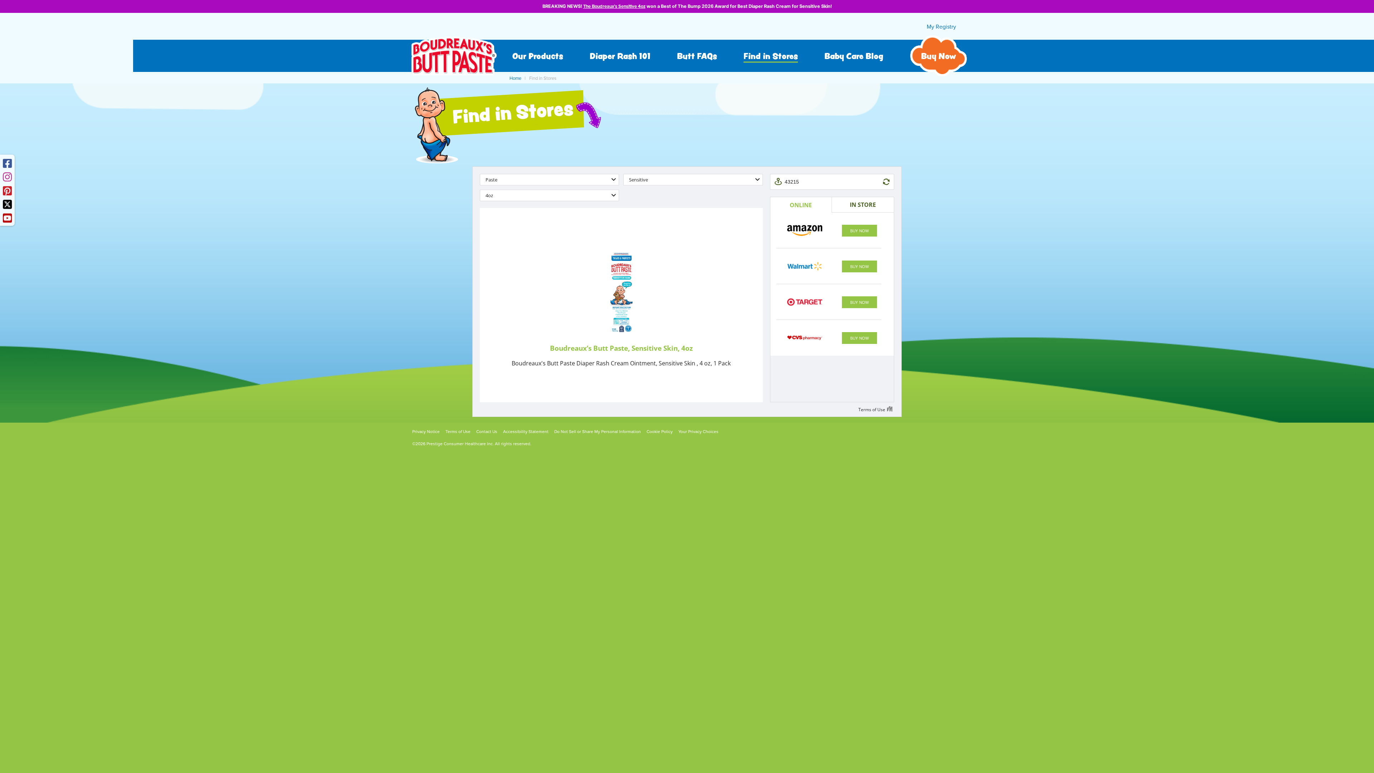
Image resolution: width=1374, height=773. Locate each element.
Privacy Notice (426, 431)
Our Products (537, 56)
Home (515, 78)
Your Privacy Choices (698, 431)
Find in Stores (771, 56)
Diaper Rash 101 (620, 56)
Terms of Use (458, 431)
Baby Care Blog (853, 56)
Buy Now (938, 56)
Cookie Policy (660, 431)
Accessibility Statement (526, 431)
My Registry (941, 26)
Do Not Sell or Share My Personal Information (597, 431)
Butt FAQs (697, 56)
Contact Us (486, 431)
